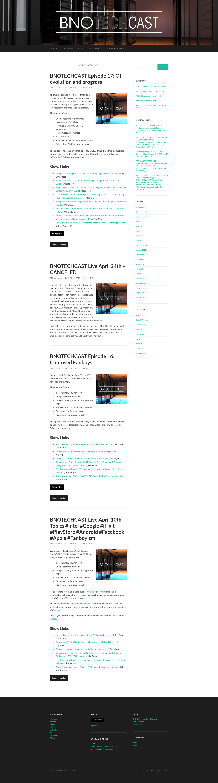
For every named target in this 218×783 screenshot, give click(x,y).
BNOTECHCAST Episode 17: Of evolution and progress (85, 79)
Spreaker (57, 610)
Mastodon (54, 719)
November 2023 (142, 207)
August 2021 (141, 264)
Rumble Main (96, 749)
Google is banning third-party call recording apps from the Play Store (88, 173)
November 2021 (142, 259)
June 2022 (140, 226)
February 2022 (141, 245)
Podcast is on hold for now (146, 100)
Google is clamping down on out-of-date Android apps (81, 458)
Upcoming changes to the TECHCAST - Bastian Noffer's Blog (151, 152)
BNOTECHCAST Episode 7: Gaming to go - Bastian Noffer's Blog (152, 176)
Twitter (115, 615)
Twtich (101, 591)
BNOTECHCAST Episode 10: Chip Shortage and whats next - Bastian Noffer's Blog (149, 127)
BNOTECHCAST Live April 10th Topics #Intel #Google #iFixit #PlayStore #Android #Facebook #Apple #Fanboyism (87, 529)
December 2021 (142, 255)
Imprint (81, 48)
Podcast (139, 344)
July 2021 (139, 269)
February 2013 (141, 297)
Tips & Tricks (140, 348)
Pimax (135, 742)
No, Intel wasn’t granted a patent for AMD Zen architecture (84, 444)
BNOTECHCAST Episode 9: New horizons (152, 155)
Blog (137, 315)
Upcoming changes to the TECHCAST (150, 145)
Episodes (139, 329)
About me (54, 48)
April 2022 (140, 236)
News (138, 339)
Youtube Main (96, 746)
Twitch (94, 744)
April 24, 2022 (56, 88)
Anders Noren (155, 771)
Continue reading (59, 244)
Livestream (140, 334)
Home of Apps (138, 722)
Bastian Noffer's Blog (66, 771)
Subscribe (57, 233)
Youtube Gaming (110, 746)
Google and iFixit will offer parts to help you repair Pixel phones (86, 451)
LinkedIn (53, 730)
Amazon (136, 745)
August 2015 (141, 292)
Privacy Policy (95, 48)
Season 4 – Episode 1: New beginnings (150, 86)
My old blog (137, 724)
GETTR (53, 727)
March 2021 (140, 273)
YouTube (91, 591)
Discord (53, 618)
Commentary (141, 325)
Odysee (90, 603)
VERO (52, 724)
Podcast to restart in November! (148, 96)
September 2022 (142, 217)
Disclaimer (68, 48)
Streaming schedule (116, 48)
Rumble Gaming (109, 749)
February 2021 (141, 278)
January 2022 (141, 250)
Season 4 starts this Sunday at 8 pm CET (151, 91)
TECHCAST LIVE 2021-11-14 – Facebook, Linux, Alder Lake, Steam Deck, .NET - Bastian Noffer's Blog (151, 163)
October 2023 (141, 212)
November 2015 (142, 283)
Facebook (54, 735)
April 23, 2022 (56, 278)
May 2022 (140, 231)
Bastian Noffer (72, 88)
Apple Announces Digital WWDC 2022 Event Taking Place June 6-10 (88, 476)
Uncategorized (141, 353)
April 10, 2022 (56, 368)
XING (52, 732)
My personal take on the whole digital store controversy (151, 168)
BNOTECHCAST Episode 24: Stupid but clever (151, 106)
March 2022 (140, 240)
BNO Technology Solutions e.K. (145, 719)
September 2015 (142, 288)
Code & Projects (142, 320)
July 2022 (139, 221)
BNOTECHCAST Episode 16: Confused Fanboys (82, 359)
